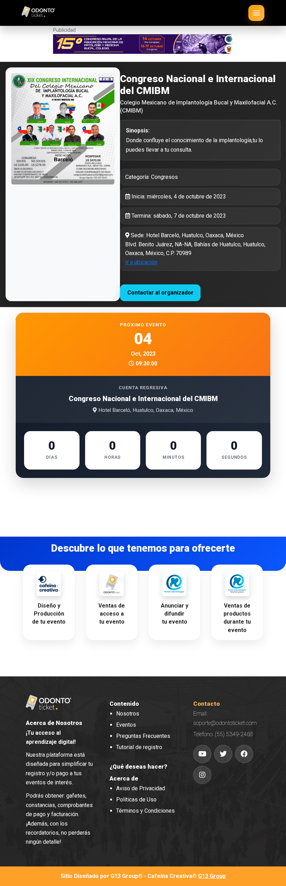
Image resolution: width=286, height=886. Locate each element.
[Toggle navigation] (256, 13)
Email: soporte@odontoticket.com (225, 718)
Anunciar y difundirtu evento (174, 613)
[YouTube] (202, 754)
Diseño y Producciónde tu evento (49, 613)
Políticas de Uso (136, 799)
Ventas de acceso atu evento (111, 613)
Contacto (206, 703)
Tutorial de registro (139, 747)
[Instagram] (202, 775)
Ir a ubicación (141, 262)
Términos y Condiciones (145, 810)
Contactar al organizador (160, 292)
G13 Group (212, 876)
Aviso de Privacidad (140, 788)
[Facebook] (244, 754)
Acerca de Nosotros (54, 722)
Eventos (126, 724)
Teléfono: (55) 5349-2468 (223, 734)
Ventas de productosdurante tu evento (237, 617)
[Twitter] (223, 754)
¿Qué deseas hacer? (138, 766)
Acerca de (124, 778)
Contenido (124, 703)
